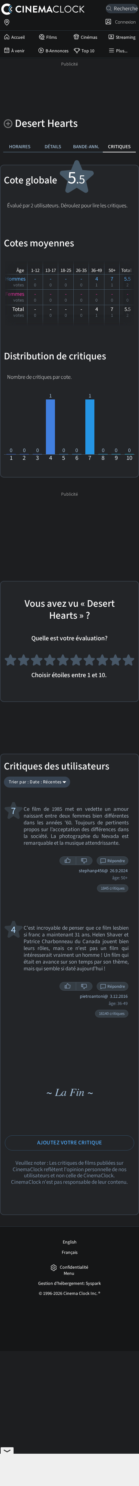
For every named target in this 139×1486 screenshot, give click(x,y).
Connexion (124, 22)
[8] (102, 662)
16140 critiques (111, 1013)
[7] (89, 662)
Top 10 (87, 51)
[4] (50, 662)
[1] (10, 662)
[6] (76, 662)
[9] (115, 662)
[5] (63, 662)
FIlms (51, 37)
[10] (128, 662)
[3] (36, 662)
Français (70, 1252)
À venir (18, 51)
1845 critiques (112, 888)
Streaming (125, 37)
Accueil (18, 37)
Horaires (19, 146)
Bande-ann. (86, 146)
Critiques (119, 146)
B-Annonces (57, 51)
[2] (23, 662)
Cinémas (89, 37)
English (70, 1242)
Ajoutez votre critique (69, 1143)
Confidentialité (74, 1267)
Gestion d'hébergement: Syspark (69, 1283)
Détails (53, 146)
